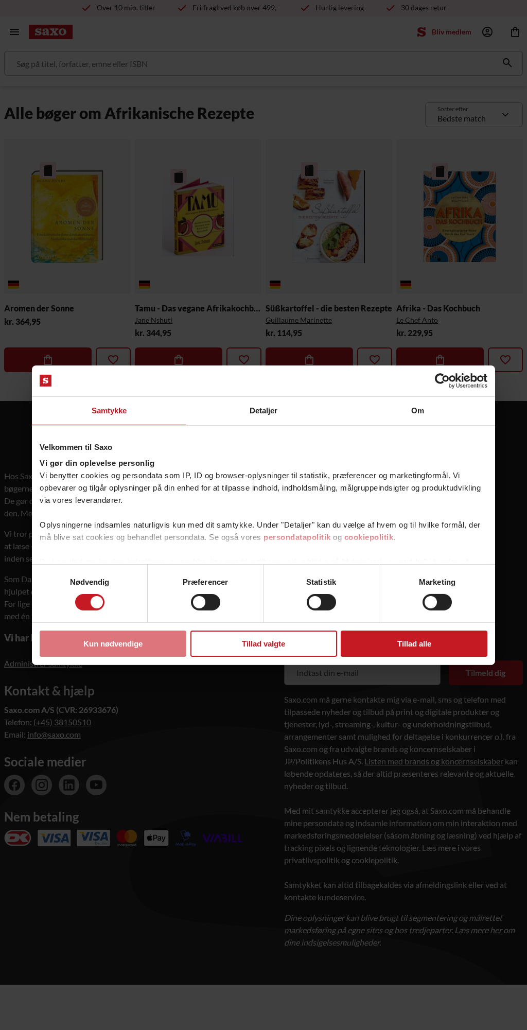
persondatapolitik (297, 537)
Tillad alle (414, 643)
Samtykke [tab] (109, 410)
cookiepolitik (369, 537)
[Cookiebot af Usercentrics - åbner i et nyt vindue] (442, 380)
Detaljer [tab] (264, 410)
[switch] (205, 602)
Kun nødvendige (113, 643)
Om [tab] (417, 410)
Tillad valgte (263, 643)
